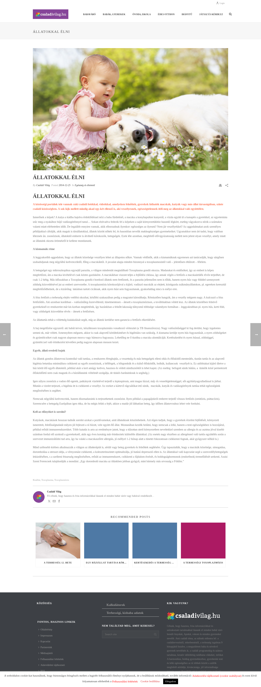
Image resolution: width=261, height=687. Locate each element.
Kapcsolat (45, 641)
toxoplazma (47, 480)
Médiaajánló (46, 653)
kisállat (36, 480)
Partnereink (46, 647)
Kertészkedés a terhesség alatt (155, 562)
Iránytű (187, 14)
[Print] (220, 185)
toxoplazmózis (61, 480)
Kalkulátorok (116, 605)
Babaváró (89, 14)
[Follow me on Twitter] (49, 501)
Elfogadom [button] (170, 681)
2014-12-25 (64, 185)
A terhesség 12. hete (58, 562)
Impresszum (46, 635)
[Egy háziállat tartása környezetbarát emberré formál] (106, 540)
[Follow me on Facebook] (59, 501)
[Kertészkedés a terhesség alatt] (154, 540)
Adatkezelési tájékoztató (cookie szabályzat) (216, 675)
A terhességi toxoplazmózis (203, 562)
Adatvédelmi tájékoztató (52, 665)
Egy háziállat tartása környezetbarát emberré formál (107, 562)
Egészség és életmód (85, 185)
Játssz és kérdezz (211, 14)
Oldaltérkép (46, 629)
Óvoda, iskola (141, 14)
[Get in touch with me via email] (54, 501)
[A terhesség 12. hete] (58, 540)
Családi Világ (43, 185)
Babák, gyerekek (114, 14)
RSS (42, 671)
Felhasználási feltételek (52, 659)
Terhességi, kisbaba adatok (125, 613)
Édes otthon (166, 14)
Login (222, 3)
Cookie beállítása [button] (150, 681)
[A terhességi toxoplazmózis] (203, 540)
